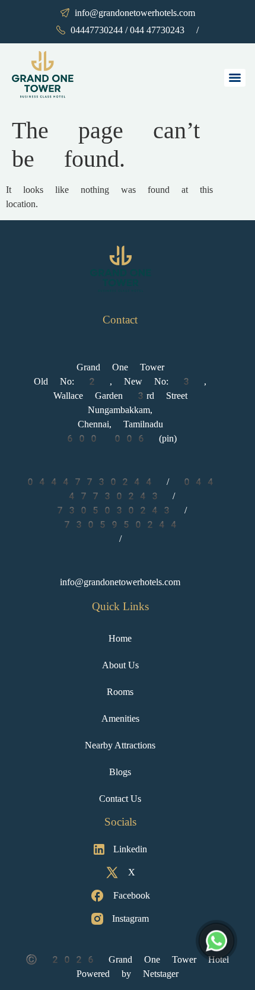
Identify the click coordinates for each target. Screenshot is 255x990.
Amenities (120, 718)
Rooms (120, 692)
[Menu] (235, 78)
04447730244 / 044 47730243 (127, 30)
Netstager (161, 973)
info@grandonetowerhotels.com (135, 13)
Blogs (120, 772)
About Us (120, 665)
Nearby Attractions (120, 745)
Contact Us (120, 799)
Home (120, 638)
